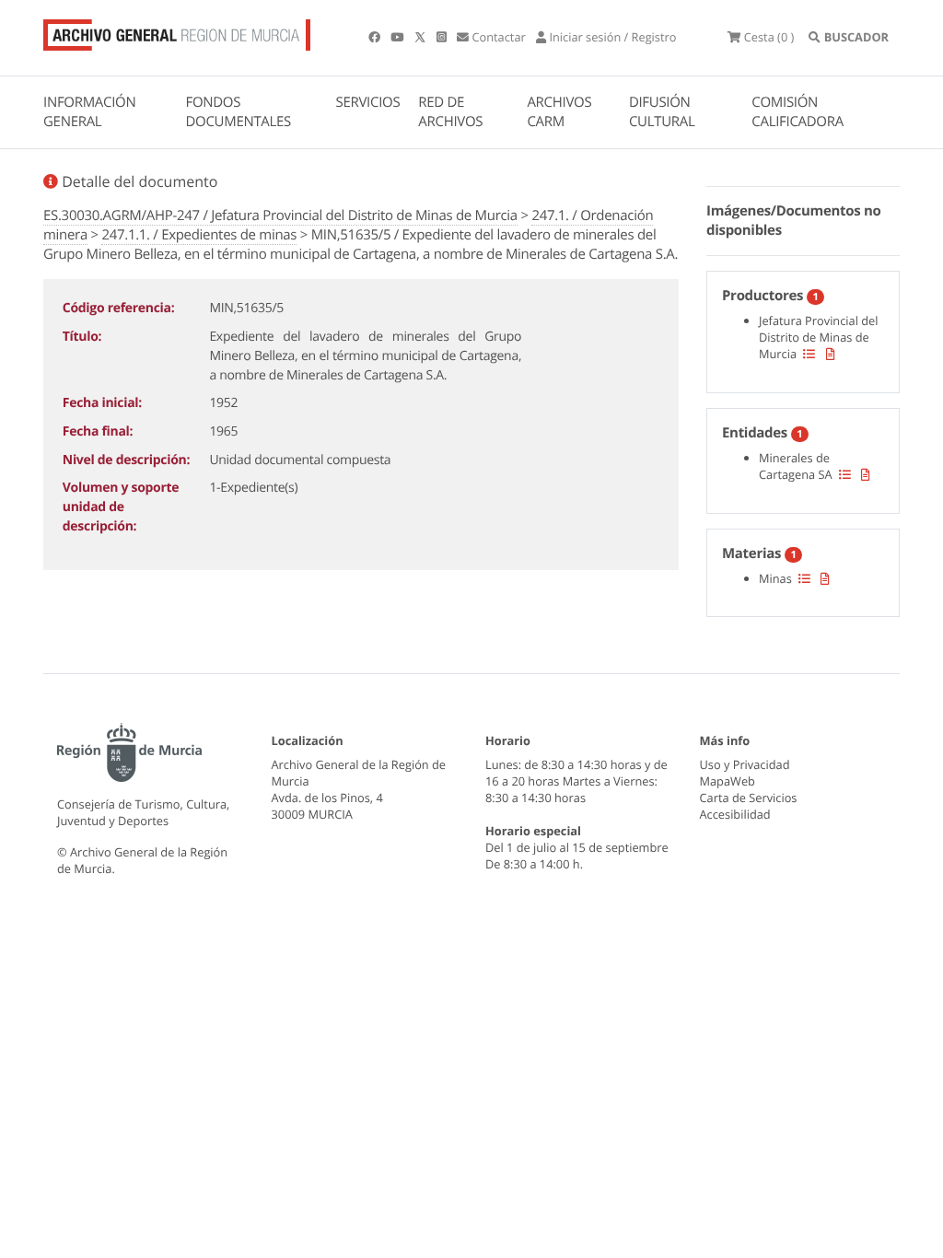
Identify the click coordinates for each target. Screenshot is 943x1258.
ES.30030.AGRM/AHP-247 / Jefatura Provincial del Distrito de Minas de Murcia (280, 215)
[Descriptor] (830, 353)
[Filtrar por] (809, 353)
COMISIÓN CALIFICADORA (797, 112)
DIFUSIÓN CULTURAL (662, 112)
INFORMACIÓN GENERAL (89, 112)
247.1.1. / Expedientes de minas (199, 235)
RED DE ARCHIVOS (450, 112)
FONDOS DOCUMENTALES (238, 112)
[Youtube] (398, 37)
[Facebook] (375, 37)
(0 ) (769, 37)
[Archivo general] (176, 31)
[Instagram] (443, 37)
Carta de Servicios (748, 797)
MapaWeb (727, 781)
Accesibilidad (735, 814)
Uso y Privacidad (745, 764)
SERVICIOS (368, 102)
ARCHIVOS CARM (559, 112)
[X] (421, 37)
